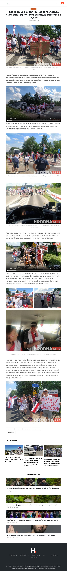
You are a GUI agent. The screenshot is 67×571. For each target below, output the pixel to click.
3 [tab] (31, 424)
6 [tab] (39, 424)
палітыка (27, 429)
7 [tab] (41, 424)
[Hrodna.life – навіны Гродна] (7, 3)
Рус (63, 3)
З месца (33, 9)
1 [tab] (26, 424)
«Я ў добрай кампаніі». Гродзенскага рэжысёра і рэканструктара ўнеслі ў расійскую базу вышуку (33, 489)
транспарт (11, 432)
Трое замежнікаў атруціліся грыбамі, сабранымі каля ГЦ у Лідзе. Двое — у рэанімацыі (32, 505)
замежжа (10, 429)
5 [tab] (36, 424)
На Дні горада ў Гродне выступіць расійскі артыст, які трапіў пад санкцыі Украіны (31, 535)
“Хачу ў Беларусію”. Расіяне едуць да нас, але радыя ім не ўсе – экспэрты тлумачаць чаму (33, 520)
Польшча (36, 429)
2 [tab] (28, 424)
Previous (9, 403)
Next (58, 403)
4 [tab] (34, 424)
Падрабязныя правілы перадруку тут (47, 568)
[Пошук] (57, 3)
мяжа (18, 429)
